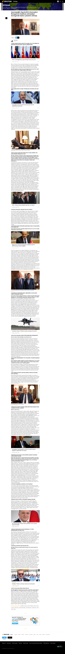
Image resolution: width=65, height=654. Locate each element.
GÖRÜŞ (15, 605)
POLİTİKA (14, 582)
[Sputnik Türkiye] (7, 2)
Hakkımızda (4, 643)
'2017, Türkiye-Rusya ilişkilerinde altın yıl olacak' (23, 205)
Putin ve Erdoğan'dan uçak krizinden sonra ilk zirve (24, 59)
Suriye (37, 605)
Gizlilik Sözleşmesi (46, 643)
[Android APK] (59, 646)
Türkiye (28, 605)
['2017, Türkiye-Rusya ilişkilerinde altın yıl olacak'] (25, 198)
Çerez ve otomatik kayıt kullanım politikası (35, 643)
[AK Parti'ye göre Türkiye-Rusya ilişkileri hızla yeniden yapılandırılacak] (25, 516)
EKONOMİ (26, 634)
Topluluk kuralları (25, 643)
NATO (37, 607)
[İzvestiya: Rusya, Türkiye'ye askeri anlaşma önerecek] (25, 324)
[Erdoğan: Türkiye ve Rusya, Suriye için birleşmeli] (25, 575)
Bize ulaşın (20, 643)
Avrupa (25, 605)
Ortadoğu (22, 605)
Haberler (32, 605)
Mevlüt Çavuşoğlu (28, 607)
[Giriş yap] (60, 1)
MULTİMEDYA (48, 634)
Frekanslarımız (9, 643)
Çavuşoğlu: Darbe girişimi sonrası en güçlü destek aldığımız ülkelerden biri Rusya (23, 450)
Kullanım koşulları (15, 643)
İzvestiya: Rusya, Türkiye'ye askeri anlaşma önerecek (24, 331)
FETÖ (12, 609)
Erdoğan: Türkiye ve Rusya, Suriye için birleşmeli (23, 583)
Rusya (34, 605)
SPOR (37, 634)
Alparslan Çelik (34, 607)
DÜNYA (12, 605)
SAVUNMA (30, 634)
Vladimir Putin (16, 607)
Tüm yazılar (15, 41)
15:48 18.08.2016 (13, 17)
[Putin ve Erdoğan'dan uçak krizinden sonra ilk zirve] (25, 52)
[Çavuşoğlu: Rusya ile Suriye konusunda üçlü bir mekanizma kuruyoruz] (25, 97)
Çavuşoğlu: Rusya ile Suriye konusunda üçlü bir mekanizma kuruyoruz (23, 105)
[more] (38, 61)
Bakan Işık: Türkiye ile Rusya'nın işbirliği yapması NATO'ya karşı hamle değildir (23, 245)
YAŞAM (34, 634)
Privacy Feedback (52, 643)
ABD (14, 609)
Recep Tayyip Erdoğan (22, 607)
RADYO (43, 634)
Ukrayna (13, 607)
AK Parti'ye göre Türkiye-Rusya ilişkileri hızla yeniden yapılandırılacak (24, 524)
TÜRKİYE (19, 605)
